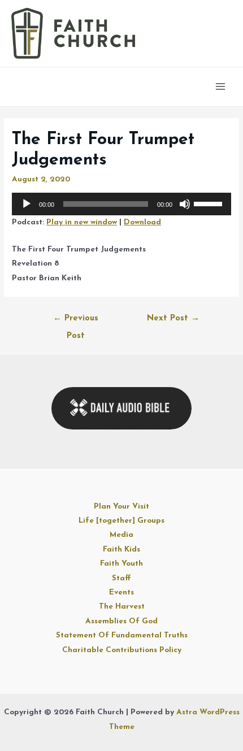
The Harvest (122, 606)
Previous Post (75, 321)
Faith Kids (121, 549)
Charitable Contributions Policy (121, 650)
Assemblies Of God (121, 621)
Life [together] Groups (121, 520)
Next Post (173, 318)
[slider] (209, 203)
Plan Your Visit (121, 506)
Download (142, 222)
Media (121, 535)
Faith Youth (121, 563)
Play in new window (81, 222)
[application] (121, 204)
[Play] (26, 204)
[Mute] (184, 204)
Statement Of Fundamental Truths (122, 635)
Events (121, 592)
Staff (121, 578)
